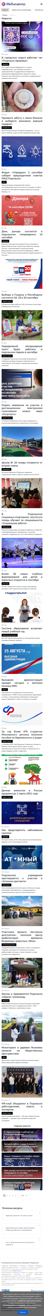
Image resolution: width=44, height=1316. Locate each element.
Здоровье (5, 64)
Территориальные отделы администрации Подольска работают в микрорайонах (20, 1229)
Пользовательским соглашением (14, 1305)
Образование (6, 469)
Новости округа (7, 301)
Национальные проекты (10, 635)
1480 (22, 1195)
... (18, 1195)
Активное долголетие (9, 944)
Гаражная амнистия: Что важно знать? (19, 1215)
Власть (5, 689)
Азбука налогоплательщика (21, 10)
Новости (5, 10)
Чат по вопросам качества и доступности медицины (20, 1243)
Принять (23, 1312)
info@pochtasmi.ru (17, 1270)
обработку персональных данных (30, 1301)
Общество (5, 1000)
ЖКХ (4, 182)
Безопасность (7, 127)
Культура (5, 583)
